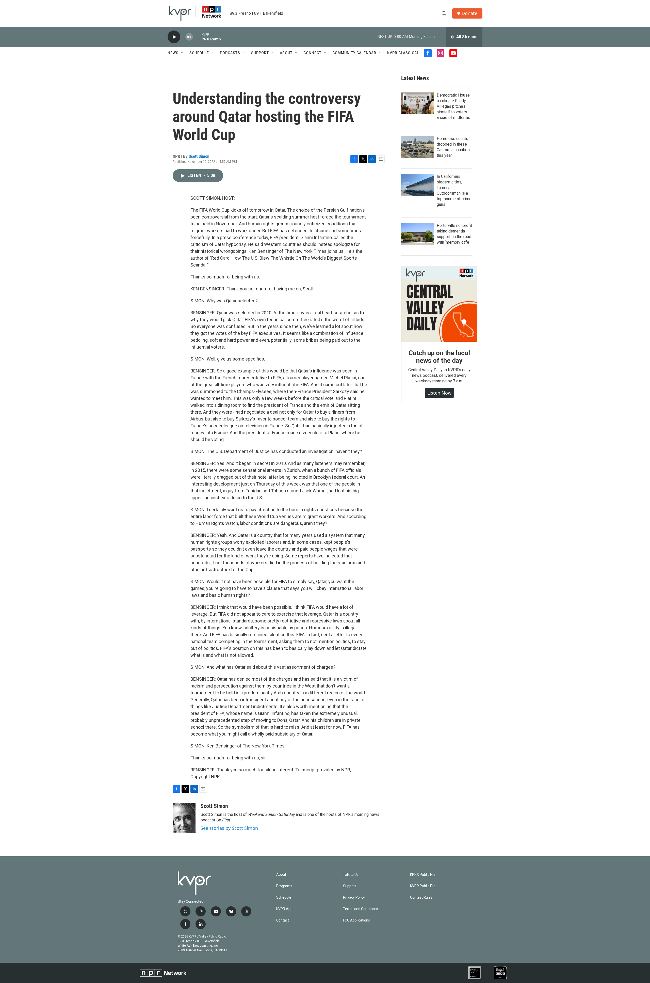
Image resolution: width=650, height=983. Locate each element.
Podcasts (230, 53)
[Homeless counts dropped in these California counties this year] (417, 147)
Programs (284, 886)
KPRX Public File (422, 875)
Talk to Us (351, 875)
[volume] (189, 37)
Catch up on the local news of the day (439, 356)
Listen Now (439, 393)
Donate (469, 13)
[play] (174, 37)
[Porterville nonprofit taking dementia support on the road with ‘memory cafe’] (417, 234)
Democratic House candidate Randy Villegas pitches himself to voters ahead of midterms (453, 106)
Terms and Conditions (360, 909)
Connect (312, 53)
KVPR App (284, 909)
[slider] (197, 36)
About (286, 53)
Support (260, 53)
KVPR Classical (403, 53)
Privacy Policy (354, 897)
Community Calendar (354, 53)
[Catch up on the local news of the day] (439, 304)
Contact (282, 920)
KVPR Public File (422, 886)
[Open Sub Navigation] (182, 53)
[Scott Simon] (184, 818)
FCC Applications (356, 920)
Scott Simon (199, 156)
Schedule (199, 53)
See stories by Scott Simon (229, 828)
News (173, 53)
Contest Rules (421, 897)
